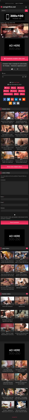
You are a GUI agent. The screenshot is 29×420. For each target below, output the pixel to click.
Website (3, 208)
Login (16, 3)
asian (14, 87)
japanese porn (9, 93)
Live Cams (16, 82)
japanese (22, 90)
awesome (21, 87)
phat (17, 93)
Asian (7, 87)
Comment (3, 180)
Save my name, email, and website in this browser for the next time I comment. (14, 218)
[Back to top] (24, 416)
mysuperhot (14, 417)
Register (21, 3)
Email (2, 202)
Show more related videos (14, 166)
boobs (6, 90)
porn (23, 93)
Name (2, 196)
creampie (14, 90)
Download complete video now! (15, 58)
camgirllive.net (9, 7)
